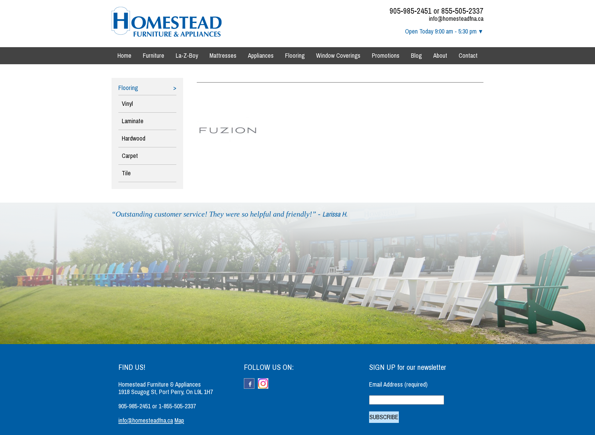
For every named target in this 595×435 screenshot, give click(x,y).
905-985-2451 (411, 11)
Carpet (130, 156)
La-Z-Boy (187, 55)
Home (124, 55)
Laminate (132, 121)
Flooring (295, 55)
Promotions (385, 55)
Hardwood (133, 138)
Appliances (261, 55)
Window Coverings (338, 55)
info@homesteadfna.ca (456, 19)
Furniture (153, 55)
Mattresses (222, 55)
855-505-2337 (462, 11)
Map (179, 420)
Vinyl (127, 104)
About (440, 55)
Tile (126, 173)
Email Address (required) (398, 384)
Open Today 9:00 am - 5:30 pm (441, 31)
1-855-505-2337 (177, 406)
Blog (416, 55)
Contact (468, 55)
